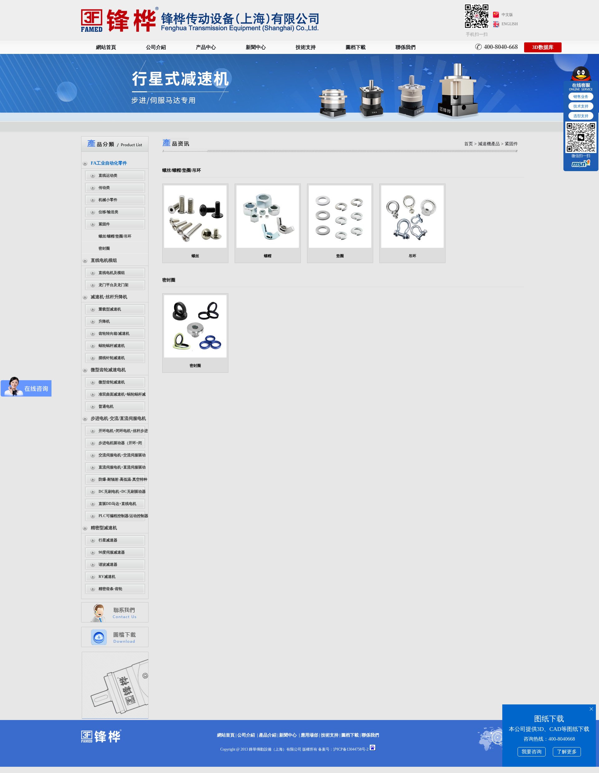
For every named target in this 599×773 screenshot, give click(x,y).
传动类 (104, 187)
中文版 (507, 14)
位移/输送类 (108, 212)
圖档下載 (356, 47)
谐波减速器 (108, 564)
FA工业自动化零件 (109, 163)
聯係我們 (406, 47)
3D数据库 (542, 47)
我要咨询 (532, 751)
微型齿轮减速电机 (108, 369)
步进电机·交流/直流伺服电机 (118, 418)
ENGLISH (510, 24)
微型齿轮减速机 (112, 382)
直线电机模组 (104, 260)
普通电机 (106, 406)
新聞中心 (256, 47)
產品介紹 (267, 735)
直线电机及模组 (112, 273)
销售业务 (580, 96)
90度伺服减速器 (112, 552)
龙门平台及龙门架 (114, 285)
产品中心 (206, 47)
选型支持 (580, 116)
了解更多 (567, 751)
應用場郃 (309, 735)
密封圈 (104, 248)
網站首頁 (106, 47)
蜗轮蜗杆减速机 (112, 345)
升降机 (104, 321)
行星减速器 (108, 540)
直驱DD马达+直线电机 (117, 504)
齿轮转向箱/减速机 (114, 333)
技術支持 (306, 47)
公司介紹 (156, 47)
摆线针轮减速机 (112, 358)
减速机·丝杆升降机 (109, 297)
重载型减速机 (110, 309)
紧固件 (104, 224)
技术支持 (580, 106)
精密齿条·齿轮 (110, 589)
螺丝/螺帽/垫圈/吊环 (115, 236)
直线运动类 (108, 175)
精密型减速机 (104, 528)
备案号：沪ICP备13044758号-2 (343, 749)
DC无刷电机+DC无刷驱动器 (122, 491)
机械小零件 (108, 200)
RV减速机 (107, 576)
